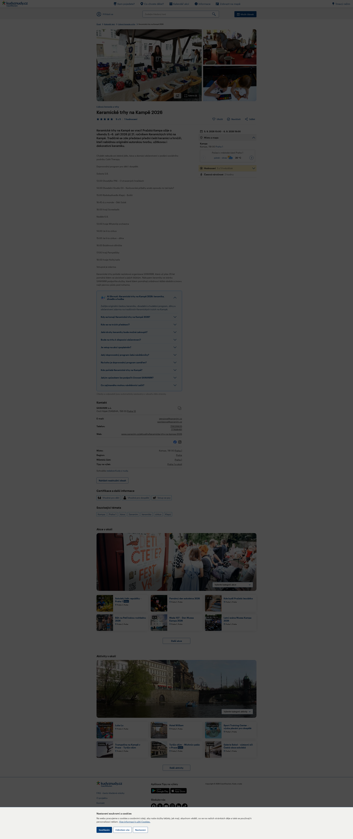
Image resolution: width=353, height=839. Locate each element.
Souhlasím (104, 830)
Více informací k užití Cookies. (134, 821)
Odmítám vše (122, 830)
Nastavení (140, 830)
